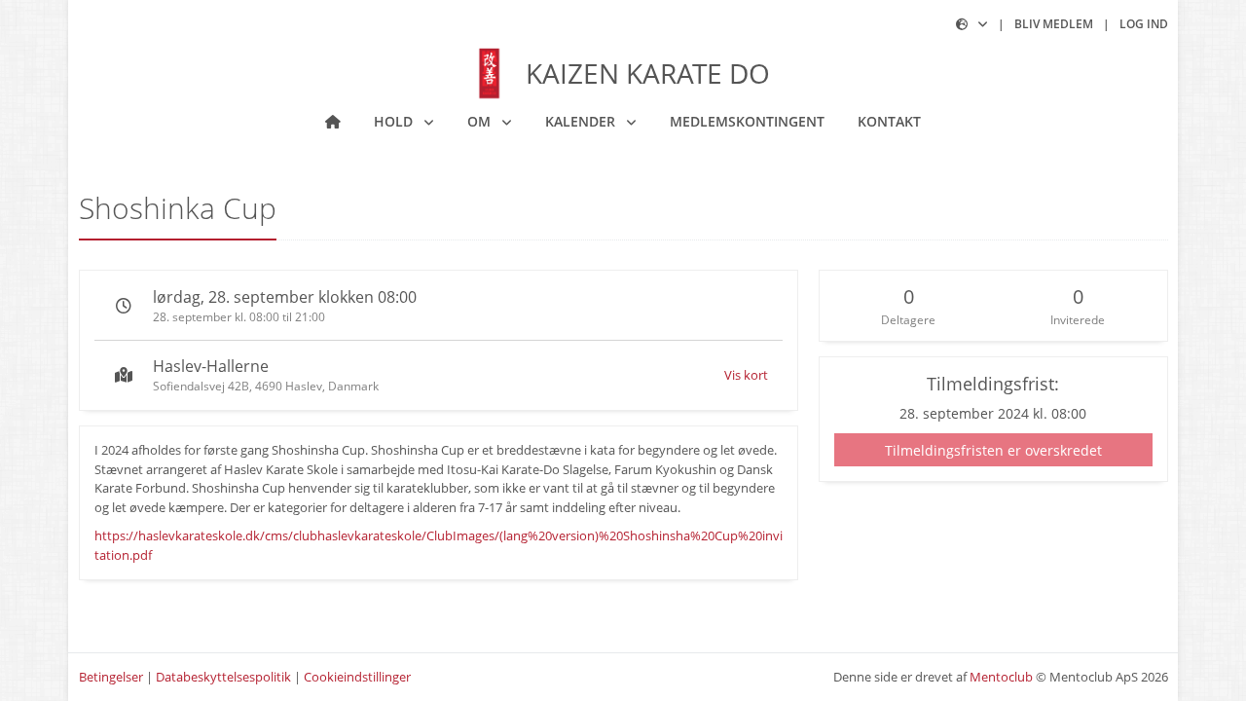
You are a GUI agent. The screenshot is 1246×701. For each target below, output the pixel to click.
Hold (395, 121)
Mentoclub (1001, 676)
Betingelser (111, 676)
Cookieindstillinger (357, 676)
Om (481, 121)
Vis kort (746, 375)
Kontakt (889, 121)
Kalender (582, 121)
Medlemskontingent (747, 121)
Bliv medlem (1053, 24)
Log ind (1143, 24)
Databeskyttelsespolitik (223, 676)
